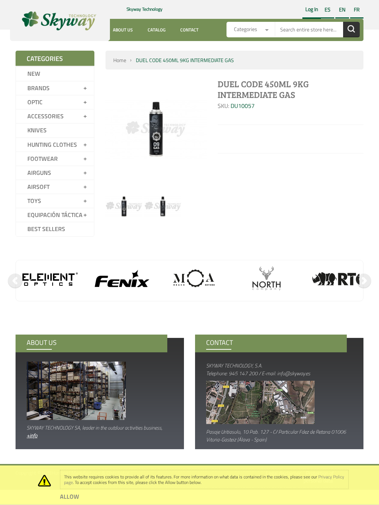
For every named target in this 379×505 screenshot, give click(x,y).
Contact (189, 29)
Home (119, 60)
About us (123, 29)
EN (342, 9)
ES (328, 9)
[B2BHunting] (55, 20)
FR (357, 9)
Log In (311, 9)
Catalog (156, 29)
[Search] (351, 29)
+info (32, 435)
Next (363, 281)
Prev (15, 281)
